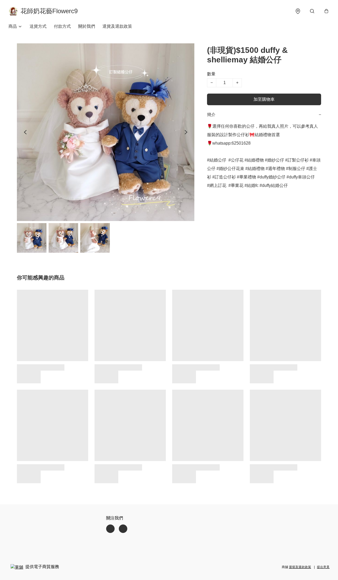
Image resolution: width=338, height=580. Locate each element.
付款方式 (62, 26)
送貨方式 (38, 26)
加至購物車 (264, 99)
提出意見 (323, 567)
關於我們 (86, 26)
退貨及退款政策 (117, 26)
